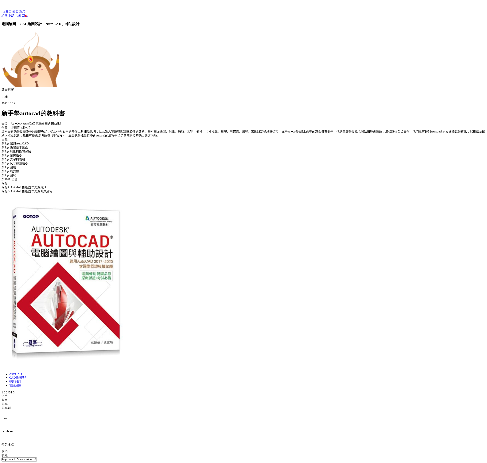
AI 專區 (7, 11)
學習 (15, 11)
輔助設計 (15, 381)
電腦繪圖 (15, 385)
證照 (5, 15)
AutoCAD (15, 374)
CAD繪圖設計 (18, 377)
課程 (22, 11)
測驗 (11, 15)
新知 (25, 15)
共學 (18, 15)
